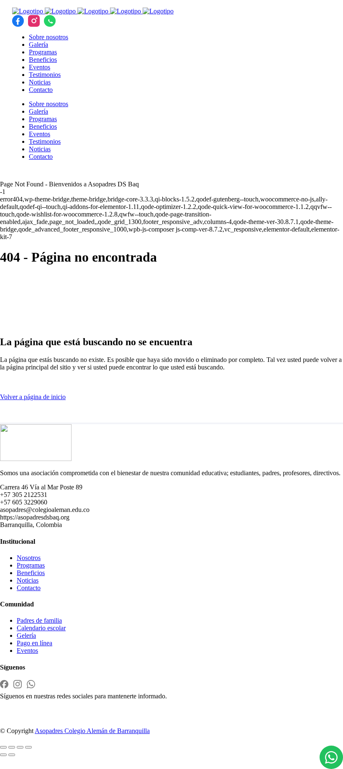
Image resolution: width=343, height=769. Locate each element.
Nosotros (29, 557)
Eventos (27, 650)
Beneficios (31, 572)
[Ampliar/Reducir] (3, 747)
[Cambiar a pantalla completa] (11, 747)
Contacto (29, 587)
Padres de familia (39, 620)
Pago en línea (34, 643)
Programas (31, 565)
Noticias (27, 580)
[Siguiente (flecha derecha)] (11, 755)
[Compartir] (20, 747)
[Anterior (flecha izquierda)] (3, 755)
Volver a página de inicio (33, 396)
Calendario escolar (41, 627)
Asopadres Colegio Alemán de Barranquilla (92, 730)
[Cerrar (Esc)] (28, 747)
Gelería (26, 635)
